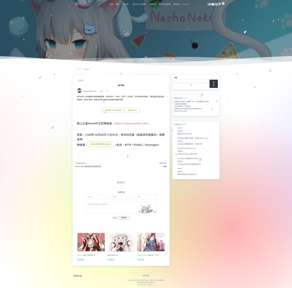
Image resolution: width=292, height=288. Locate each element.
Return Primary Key (180, 111)
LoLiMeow (161, 280)
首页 (111, 4)
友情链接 (176, 4)
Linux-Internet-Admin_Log (186, 148)
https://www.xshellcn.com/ (132, 123)
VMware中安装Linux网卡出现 (187, 154)
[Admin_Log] (81, 4)
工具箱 (80, 80)
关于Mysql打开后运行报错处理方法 (189, 164)
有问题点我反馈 (165, 4)
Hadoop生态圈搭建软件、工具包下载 (190, 144)
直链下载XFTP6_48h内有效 (113, 110)
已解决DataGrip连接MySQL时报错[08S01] (188, 108)
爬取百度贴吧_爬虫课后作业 (187, 174)
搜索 (176, 77)
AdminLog (144, 280)
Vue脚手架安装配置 (180, 104)
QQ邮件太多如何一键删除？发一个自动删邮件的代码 (191, 101)
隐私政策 (153, 4)
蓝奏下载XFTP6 (132, 110)
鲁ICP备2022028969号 (146, 282)
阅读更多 (80, 259)
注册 (215, 4)
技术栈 (126, 4)
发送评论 (123, 218)
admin (180, 128)
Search (186, 4)
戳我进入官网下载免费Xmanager (101, 144)
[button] (114, 217)
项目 (117, 4)
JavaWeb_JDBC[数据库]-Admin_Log (189, 158)
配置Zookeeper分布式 (185, 134)
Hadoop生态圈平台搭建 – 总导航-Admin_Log (192, 138)
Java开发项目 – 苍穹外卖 (182, 106)
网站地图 (146, 275)
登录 (210, 4)
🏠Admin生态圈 (139, 4)
